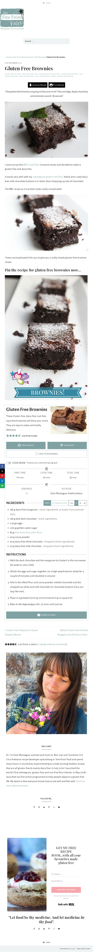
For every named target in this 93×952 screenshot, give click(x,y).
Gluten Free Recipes (69, 74)
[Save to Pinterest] (2, 476)
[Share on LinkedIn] (2, 480)
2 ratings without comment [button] (51, 644)
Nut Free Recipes (27, 76)
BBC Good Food (31, 164)
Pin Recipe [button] (69, 445)
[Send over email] (2, 485)
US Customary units (59, 503)
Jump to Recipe (39, 85)
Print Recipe (58, 85)
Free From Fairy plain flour (28, 532)
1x (76, 503)
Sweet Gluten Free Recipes (62, 76)
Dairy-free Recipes (37, 57)
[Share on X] (2, 471)
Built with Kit (66, 904)
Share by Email (48, 615)
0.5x (71, 503)
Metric (47, 503)
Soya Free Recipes (42, 76)
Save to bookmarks (48, 454)
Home (8, 57)
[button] (7, 435)
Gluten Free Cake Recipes (49, 74)
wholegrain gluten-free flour (48, 176)
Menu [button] (48, 3)
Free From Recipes (20, 57)
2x (80, 503)
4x (84, 503)
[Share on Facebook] (2, 466)
